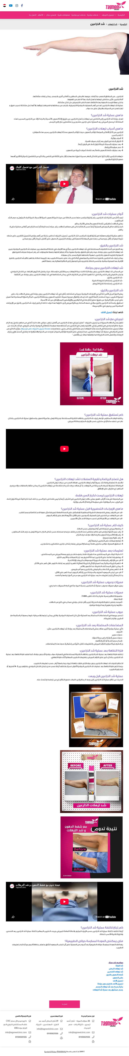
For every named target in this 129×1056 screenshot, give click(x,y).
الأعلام (40, 15)
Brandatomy (61, 1051)
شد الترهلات (112, 24)
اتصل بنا (32, 15)
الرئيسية (121, 15)
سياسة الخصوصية (50, 1051)
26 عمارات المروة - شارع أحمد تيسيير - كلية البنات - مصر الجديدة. (78, 1024)
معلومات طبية (64, 15)
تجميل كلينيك (108, 15)
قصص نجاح (51, 15)
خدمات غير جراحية (78, 15)
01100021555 (84, 1037)
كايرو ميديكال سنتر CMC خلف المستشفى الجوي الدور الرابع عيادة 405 (15, 1024)
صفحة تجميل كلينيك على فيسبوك (35, 329)
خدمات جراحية (92, 15)
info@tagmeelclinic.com (79, 1032)
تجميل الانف (106, 312)
